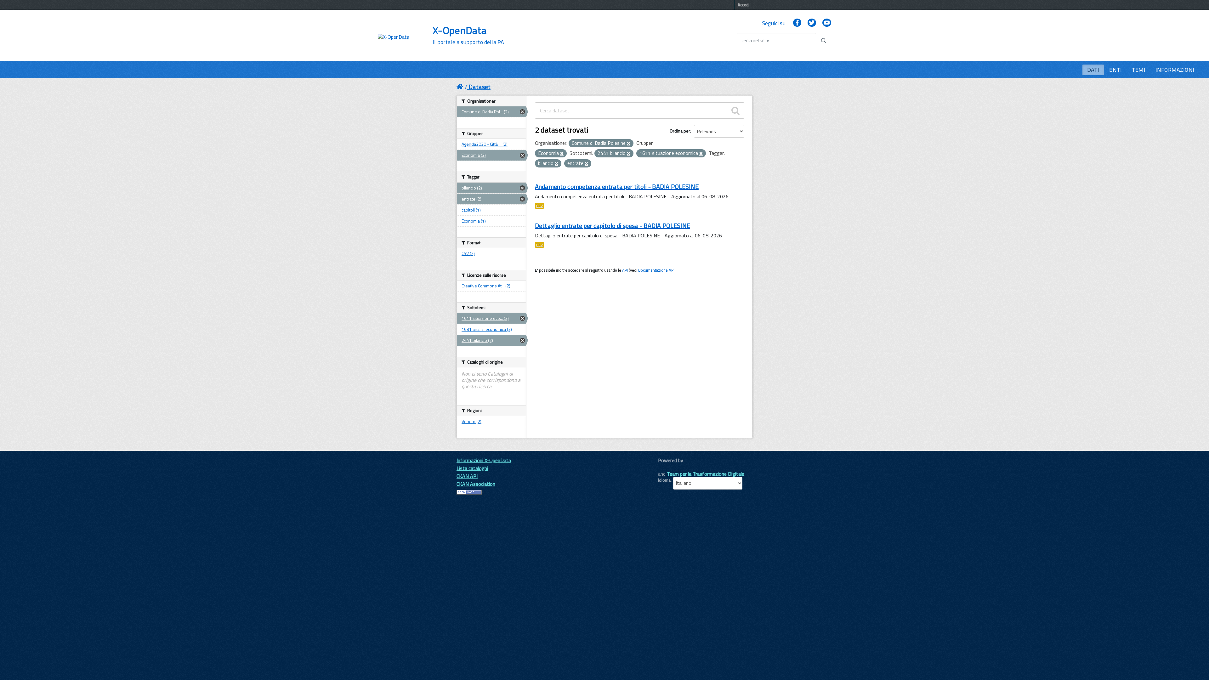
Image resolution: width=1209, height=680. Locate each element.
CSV (539, 206)
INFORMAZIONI (1174, 69)
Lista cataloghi (472, 468)
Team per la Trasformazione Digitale (705, 474)
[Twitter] (812, 23)
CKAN (668, 467)
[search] (735, 110)
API (625, 270)
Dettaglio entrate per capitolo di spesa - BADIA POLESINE (612, 225)
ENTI (1115, 69)
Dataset (479, 87)
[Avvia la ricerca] (823, 40)
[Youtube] (826, 23)
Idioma (664, 480)
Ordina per (680, 131)
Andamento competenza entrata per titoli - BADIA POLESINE (617, 186)
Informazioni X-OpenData (484, 460)
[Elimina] (628, 143)
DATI (1093, 69)
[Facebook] (797, 23)
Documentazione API (656, 270)
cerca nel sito (754, 40)
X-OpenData (468, 35)
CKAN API (467, 476)
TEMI (1138, 69)
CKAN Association (476, 484)
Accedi (743, 5)
